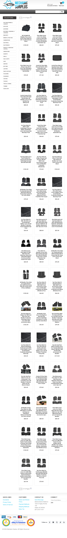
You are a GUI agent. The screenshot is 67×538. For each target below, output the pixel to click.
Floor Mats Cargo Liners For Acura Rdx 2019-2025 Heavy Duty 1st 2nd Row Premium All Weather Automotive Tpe (57, 129)
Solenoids (6, 76)
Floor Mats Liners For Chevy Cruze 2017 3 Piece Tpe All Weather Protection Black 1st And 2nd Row (26, 68)
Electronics (6, 45)
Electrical (6, 42)
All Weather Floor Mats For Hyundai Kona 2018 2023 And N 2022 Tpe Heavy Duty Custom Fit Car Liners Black (26, 192)
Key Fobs (5, 66)
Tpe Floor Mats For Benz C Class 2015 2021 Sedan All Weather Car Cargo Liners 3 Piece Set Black (57, 160)
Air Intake (5, 29)
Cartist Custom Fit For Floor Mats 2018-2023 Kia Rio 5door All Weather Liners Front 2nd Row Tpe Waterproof (25, 99)
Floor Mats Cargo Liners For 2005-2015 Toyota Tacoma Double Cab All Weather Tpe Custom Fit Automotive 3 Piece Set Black (57, 443)
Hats (4, 61)
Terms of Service (8, 504)
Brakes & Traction (8, 37)
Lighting (5, 68)
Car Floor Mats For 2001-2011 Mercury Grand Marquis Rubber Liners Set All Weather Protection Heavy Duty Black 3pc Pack (25, 224)
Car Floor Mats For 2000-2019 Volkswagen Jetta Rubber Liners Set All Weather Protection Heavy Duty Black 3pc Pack (57, 99)
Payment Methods (24, 504)
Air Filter (5, 26)
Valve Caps (6, 88)
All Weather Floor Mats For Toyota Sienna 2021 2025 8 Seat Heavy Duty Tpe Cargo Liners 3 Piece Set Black (26, 285)
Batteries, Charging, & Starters (8, 32)
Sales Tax (21, 509)
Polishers (5, 73)
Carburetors (6, 40)
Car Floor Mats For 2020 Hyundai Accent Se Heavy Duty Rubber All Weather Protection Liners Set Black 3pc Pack (41, 99)
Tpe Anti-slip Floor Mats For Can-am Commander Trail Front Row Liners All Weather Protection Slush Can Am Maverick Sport (26, 380)
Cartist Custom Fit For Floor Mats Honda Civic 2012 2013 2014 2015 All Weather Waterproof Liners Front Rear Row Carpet (41, 193)
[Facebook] (49, 522)
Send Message (39, 500)
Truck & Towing (7, 83)
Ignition (5, 63)
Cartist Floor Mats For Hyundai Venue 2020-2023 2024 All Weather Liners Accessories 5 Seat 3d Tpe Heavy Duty (57, 69)
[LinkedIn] (64, 522)
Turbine (5, 86)
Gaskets (5, 53)
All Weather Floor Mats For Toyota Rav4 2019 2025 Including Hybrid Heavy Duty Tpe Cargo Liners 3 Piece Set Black (57, 254)
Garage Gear (6, 51)
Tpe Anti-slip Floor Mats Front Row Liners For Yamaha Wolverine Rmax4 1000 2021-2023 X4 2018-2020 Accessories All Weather (57, 349)
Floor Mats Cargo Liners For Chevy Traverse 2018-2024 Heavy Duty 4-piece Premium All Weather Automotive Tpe (41, 39)
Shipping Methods (24, 506)
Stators (5, 78)
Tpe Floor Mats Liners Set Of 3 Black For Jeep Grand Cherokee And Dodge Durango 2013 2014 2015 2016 (26, 159)
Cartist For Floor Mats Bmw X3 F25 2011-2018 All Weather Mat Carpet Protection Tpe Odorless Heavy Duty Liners (41, 69)
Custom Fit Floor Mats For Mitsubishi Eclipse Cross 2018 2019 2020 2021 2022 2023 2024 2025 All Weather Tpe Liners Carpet (41, 380)
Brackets (5, 35)
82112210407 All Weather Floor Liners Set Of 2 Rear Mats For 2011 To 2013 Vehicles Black (26, 38)
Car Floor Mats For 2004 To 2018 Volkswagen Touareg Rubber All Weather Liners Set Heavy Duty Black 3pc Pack (25, 129)
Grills (5, 56)
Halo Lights (6, 58)
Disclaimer (6, 500)
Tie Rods (5, 81)
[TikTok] (60, 522)
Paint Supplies (7, 71)
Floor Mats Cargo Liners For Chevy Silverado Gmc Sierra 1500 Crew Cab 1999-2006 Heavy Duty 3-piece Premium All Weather (57, 412)
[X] (56, 522)
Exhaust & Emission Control (8, 48)
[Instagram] (53, 522)
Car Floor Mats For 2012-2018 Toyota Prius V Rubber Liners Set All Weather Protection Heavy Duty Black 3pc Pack (57, 193)
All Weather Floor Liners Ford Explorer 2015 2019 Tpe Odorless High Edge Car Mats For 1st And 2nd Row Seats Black (41, 317)
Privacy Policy (7, 502)
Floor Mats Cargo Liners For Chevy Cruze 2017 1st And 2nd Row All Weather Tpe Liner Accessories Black (57, 39)
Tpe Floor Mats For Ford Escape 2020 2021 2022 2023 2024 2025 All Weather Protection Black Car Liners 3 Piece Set (41, 474)
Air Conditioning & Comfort (8, 23)
